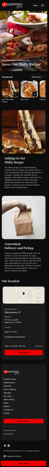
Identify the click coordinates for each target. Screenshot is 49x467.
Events (6, 413)
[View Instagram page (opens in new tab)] (8, 445)
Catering (7, 386)
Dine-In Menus (10, 389)
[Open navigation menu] (42, 5)
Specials (7, 393)
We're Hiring (9, 399)
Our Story (8, 396)
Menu (35, 5)
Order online (23, 352)
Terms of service (10, 430)
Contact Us (8, 410)
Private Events (10, 379)
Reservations (9, 382)
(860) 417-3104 (11, 332)
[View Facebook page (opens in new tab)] (5, 445)
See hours (39, 346)
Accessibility (8, 434)
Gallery (7, 406)
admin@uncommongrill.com (15, 337)
